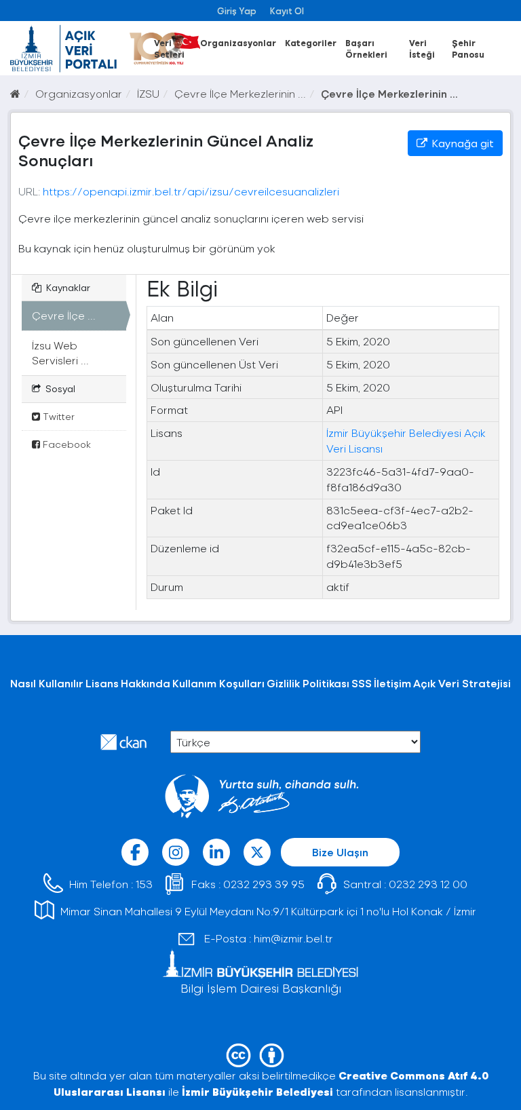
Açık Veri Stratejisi (462, 683)
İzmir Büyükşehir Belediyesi (257, 1091)
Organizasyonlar (238, 42)
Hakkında (145, 683)
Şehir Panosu (468, 48)
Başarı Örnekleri (366, 48)
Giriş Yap (236, 10)
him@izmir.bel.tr (293, 938)
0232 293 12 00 (428, 884)
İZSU (148, 93)
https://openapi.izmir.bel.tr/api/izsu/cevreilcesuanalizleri (191, 191)
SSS (361, 683)
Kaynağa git (461, 143)
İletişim (392, 683)
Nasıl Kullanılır (46, 683)
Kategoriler (310, 42)
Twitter (57, 416)
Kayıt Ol (287, 10)
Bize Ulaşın (340, 852)
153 (144, 884)
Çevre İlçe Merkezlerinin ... (240, 93)
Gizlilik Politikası (308, 683)
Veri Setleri (169, 48)
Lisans (102, 683)
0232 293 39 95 (264, 884)
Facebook (65, 444)
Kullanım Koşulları (218, 683)
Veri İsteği (422, 48)
